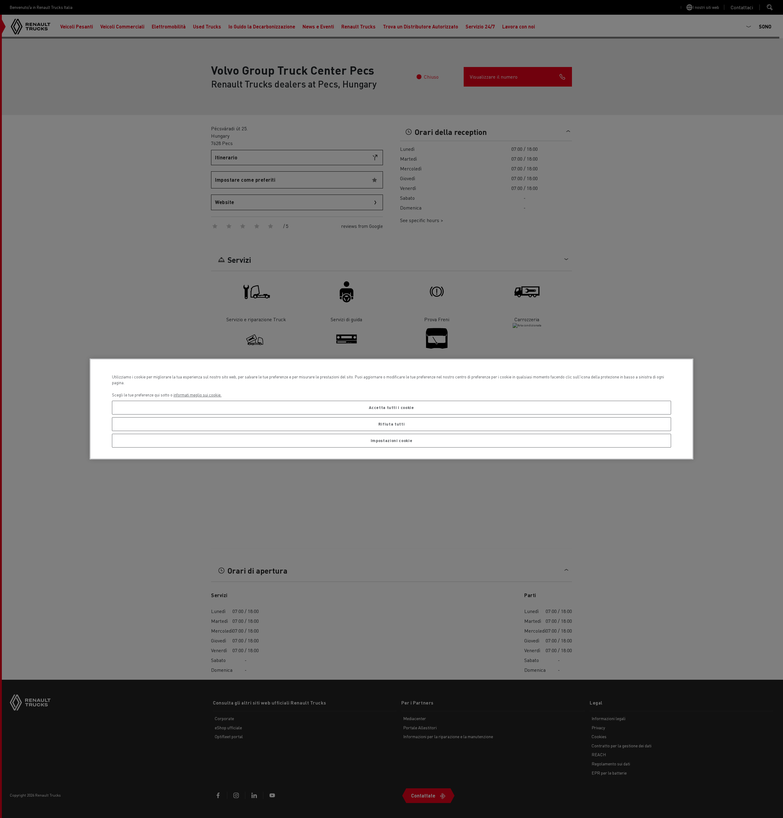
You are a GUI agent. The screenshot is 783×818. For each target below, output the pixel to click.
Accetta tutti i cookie (391, 407)
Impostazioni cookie (391, 440)
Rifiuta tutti (391, 423)
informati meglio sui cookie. (197, 394)
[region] (391, 409)
